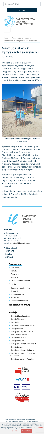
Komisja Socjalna (17, 341)
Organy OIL (15, 291)
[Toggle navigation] (7, 30)
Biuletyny (14, 277)
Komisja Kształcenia (18, 337)
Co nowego (15, 264)
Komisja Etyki (16, 322)
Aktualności (15, 271)
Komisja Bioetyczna (18, 319)
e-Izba (22, 10)
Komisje (13, 312)
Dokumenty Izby (17, 294)
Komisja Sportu (16, 347)
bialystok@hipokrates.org (20, 243)
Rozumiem (26, 431)
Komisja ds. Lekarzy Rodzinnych (23, 359)
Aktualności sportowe (20, 38)
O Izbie (12, 284)
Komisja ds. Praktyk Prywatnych (23, 344)
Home (6, 38)
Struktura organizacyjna (20, 288)
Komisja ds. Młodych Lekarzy (22, 350)
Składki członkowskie (19, 301)
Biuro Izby (15, 297)
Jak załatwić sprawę (19, 304)
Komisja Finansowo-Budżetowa (23, 325)
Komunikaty (15, 268)
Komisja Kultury (17, 329)
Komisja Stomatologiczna (21, 316)
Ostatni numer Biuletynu (20, 280)
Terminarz (15, 274)
